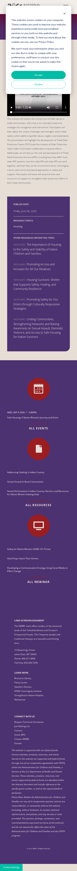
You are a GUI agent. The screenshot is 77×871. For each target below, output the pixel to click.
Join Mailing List (22, 726)
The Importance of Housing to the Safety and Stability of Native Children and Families (37, 249)
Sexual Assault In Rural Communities (25, 481)
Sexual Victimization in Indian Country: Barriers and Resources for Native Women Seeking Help (38, 493)
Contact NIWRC (21, 739)
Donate (18, 743)
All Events (38, 428)
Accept (38, 74)
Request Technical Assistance (29, 721)
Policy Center (20, 682)
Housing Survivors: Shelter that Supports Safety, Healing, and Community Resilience (36, 284)
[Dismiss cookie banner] (64, 13)
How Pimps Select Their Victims (22, 558)
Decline (38, 84)
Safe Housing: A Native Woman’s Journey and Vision (32, 417)
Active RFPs (20, 734)
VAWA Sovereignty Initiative (28, 691)
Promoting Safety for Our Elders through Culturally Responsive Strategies (36, 304)
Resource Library (22, 678)
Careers (18, 730)
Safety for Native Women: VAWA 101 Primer (29, 549)
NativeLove (19, 699)
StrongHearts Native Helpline (29, 695)
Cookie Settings (11, 867)
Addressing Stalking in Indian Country (25, 472)
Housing (17, 226)
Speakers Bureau (23, 686)
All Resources (38, 505)
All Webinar (38, 582)
